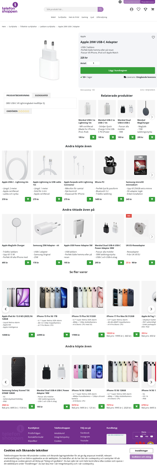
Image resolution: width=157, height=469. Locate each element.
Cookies (58, 441)
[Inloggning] (131, 9)
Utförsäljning (101, 17)
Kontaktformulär (36, 437)
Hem (4, 26)
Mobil (53, 17)
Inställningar (141, 450)
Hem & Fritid (74, 17)
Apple (83, 36)
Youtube (84, 440)
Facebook (84, 432)
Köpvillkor (32, 441)
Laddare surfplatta (47, 26)
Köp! (132, 137)
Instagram (85, 436)
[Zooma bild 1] (49, 60)
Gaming (85, 17)
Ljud (92, 17)
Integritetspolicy (61, 437)
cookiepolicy (88, 463)
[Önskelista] (138, 9)
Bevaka (67, 335)
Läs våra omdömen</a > (116, 435)
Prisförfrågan (34, 433)
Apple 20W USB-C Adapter (69, 26)
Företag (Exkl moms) (132, 2)
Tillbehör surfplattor (28, 26)
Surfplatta (62, 17)
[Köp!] (93, 137)
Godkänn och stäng (141, 456)
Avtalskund (59, 433)
